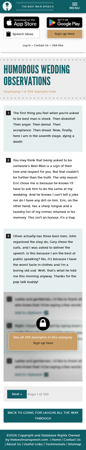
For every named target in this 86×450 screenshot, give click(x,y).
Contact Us (41, 45)
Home (56, 440)
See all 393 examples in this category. (43, 340)
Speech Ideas (22, 34)
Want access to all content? (65, 34)
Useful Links (33, 444)
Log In (27, 45)
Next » (17, 394)
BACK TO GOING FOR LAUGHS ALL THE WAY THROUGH (43, 415)
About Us (13, 444)
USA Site (57, 45)
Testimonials (55, 444)
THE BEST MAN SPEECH (38, 6)
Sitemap (74, 444)
